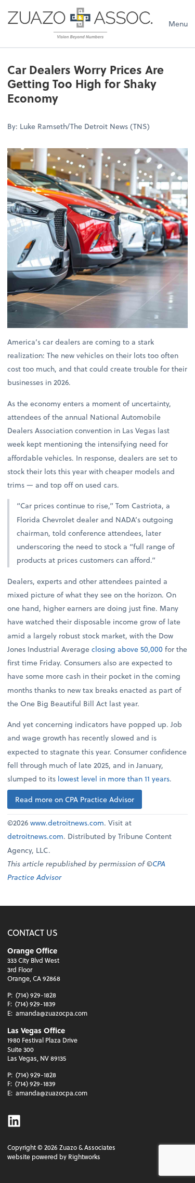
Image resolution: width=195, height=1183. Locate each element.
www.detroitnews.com (67, 822)
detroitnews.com (35, 836)
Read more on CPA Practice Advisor (74, 799)
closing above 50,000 (127, 649)
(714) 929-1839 (35, 1003)
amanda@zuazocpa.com (51, 1013)
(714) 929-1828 (36, 995)
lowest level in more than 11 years (114, 778)
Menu (178, 23)
